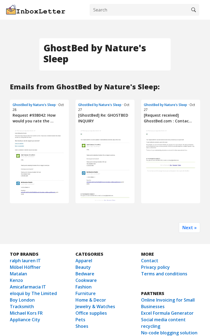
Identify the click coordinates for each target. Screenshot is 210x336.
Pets (80, 320)
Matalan (18, 274)
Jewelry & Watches (95, 306)
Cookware (86, 280)
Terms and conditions (164, 274)
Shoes (81, 326)
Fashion (83, 287)
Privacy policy (155, 267)
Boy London (22, 300)
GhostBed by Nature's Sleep (34, 104)
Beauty (83, 267)
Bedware (84, 274)
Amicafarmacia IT (28, 287)
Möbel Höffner (25, 267)
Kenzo (16, 280)
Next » (189, 228)
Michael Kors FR (26, 313)
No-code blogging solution (169, 333)
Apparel (83, 261)
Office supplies (91, 313)
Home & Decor (90, 300)
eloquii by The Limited (33, 293)
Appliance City (25, 320)
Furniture (85, 293)
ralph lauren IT (25, 261)
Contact (149, 261)
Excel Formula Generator (167, 313)
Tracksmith (22, 306)
